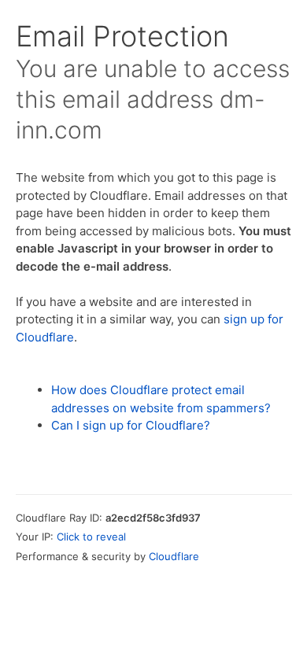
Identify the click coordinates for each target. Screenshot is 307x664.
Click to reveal (91, 536)
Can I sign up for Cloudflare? (130, 425)
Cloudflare (174, 556)
